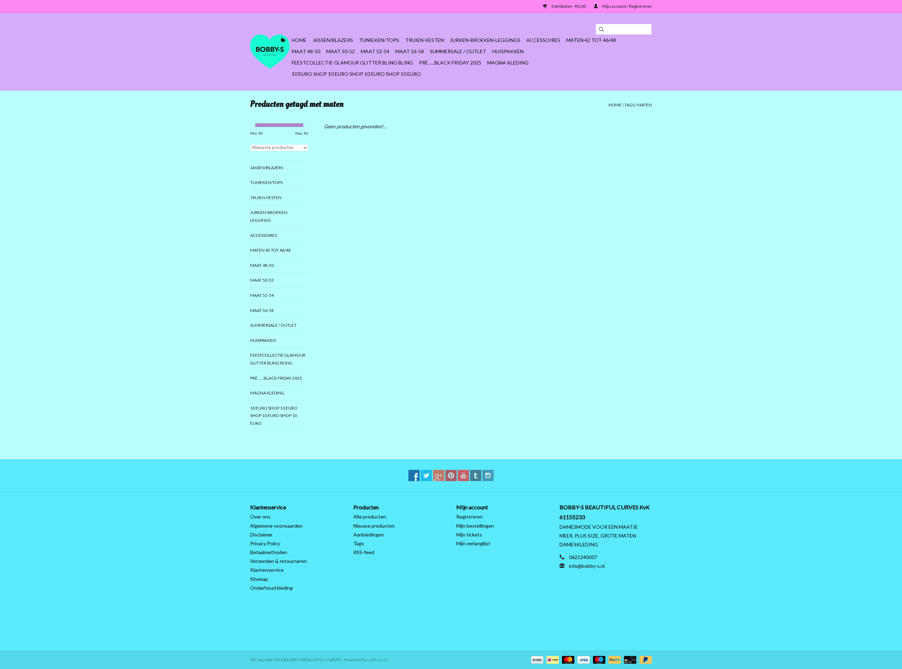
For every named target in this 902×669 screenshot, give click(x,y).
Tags (629, 105)
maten (644, 105)
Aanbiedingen (368, 535)
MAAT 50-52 (340, 51)
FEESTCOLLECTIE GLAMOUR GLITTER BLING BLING (352, 63)
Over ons (260, 517)
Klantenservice (267, 570)
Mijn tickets (469, 535)
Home (299, 40)
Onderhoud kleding (271, 588)
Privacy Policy (265, 543)
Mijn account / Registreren (626, 6)
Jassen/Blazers (333, 40)
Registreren (469, 517)
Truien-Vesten (424, 40)
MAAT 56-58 (409, 51)
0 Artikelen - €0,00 (569, 6)
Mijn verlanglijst (473, 543)
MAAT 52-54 (375, 51)
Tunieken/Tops (379, 40)
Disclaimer (261, 535)
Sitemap (259, 579)
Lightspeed (377, 659)
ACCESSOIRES (543, 40)
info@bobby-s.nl (587, 566)
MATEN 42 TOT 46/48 (591, 40)
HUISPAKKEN (508, 51)
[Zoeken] (599, 30)
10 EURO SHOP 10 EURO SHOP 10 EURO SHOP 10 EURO (356, 74)
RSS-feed (363, 552)
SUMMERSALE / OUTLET (458, 51)
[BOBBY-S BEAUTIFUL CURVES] (270, 52)
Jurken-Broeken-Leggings (485, 40)
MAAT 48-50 (306, 51)
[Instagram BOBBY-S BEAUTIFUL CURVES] (488, 475)
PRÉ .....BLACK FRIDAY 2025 (450, 63)
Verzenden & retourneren (278, 561)
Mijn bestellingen (475, 526)
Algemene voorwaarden (276, 526)
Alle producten (369, 517)
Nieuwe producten (374, 526)
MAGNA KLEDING (508, 63)
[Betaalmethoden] (536, 659)
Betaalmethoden (268, 552)
